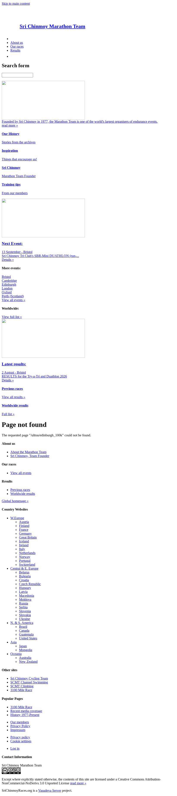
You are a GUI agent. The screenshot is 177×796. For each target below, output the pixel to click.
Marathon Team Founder (19, 176)
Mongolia (25, 650)
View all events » (13, 300)
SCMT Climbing (21, 686)
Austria (24, 522)
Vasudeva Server (49, 790)
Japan (23, 646)
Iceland (24, 541)
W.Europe (17, 518)
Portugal (24, 561)
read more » (78, 783)
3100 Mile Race (21, 690)
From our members (15, 193)
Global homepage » (15, 501)
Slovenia (25, 611)
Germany (25, 533)
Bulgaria (25, 576)
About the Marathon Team (28, 452)
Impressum (17, 730)
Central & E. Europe (24, 568)
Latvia (23, 592)
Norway (24, 557)
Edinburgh (9, 284)
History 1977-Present (24, 715)
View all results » (13, 397)
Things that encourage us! (19, 159)
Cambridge (9, 280)
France (23, 529)
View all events (20, 473)
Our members (19, 722)
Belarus (24, 572)
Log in (14, 748)
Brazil (23, 626)
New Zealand (28, 661)
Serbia (23, 607)
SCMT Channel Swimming (29, 682)
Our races (17, 46)
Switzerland (27, 564)
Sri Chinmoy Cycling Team (29, 678)
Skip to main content (16, 3)
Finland (24, 526)
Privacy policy (20, 737)
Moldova (25, 599)
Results (15, 50)
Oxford (7, 292)
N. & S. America (21, 623)
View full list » (12, 317)
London (7, 288)
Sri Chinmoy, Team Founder (29, 456)
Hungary (25, 588)
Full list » (8, 414)
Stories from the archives (18, 142)
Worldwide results (22, 493)
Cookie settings (20, 741)
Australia (25, 658)
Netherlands (27, 553)
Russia (23, 603)
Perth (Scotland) (13, 296)
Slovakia (25, 615)
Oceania (16, 654)
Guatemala (26, 634)
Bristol (6, 277)
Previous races (20, 490)
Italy (22, 549)
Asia (13, 642)
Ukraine (24, 619)
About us (16, 42)
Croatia (24, 580)
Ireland (23, 545)
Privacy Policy (20, 726)
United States (28, 638)
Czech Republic (30, 584)
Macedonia (26, 595)
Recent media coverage (26, 711)
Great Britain (28, 537)
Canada (24, 630)
